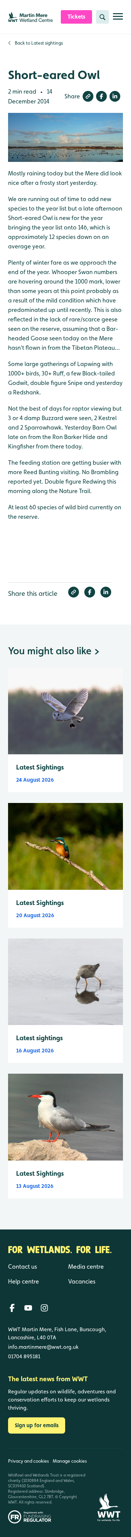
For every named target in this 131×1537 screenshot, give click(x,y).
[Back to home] (108, 1486)
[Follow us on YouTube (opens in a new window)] (28, 1308)
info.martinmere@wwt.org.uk (43, 1347)
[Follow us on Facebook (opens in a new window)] (12, 1308)
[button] (88, 96)
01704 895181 (24, 1356)
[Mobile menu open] (118, 19)
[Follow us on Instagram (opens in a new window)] (44, 1308)
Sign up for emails (36, 1425)
